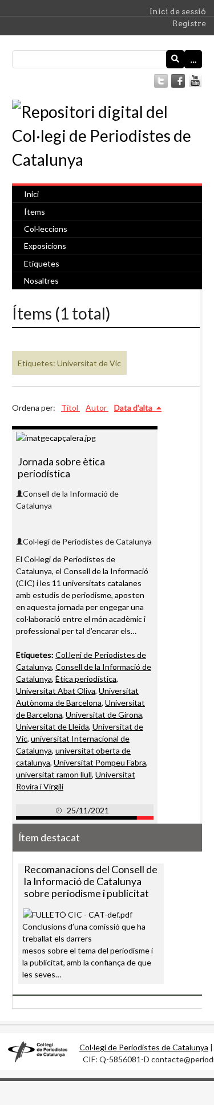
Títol (70, 407)
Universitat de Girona (104, 714)
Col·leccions (45, 229)
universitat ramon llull (54, 774)
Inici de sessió (178, 11)
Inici (31, 194)
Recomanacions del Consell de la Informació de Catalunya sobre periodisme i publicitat (91, 881)
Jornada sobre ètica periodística (61, 468)
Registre (189, 23)
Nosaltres (41, 280)
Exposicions (45, 246)
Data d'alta (134, 407)
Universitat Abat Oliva (55, 690)
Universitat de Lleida (52, 726)
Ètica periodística (85, 679)
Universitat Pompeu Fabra (100, 762)
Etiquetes (41, 263)
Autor (97, 407)
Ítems (34, 211)
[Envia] (175, 59)
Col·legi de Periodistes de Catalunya (143, 1047)
